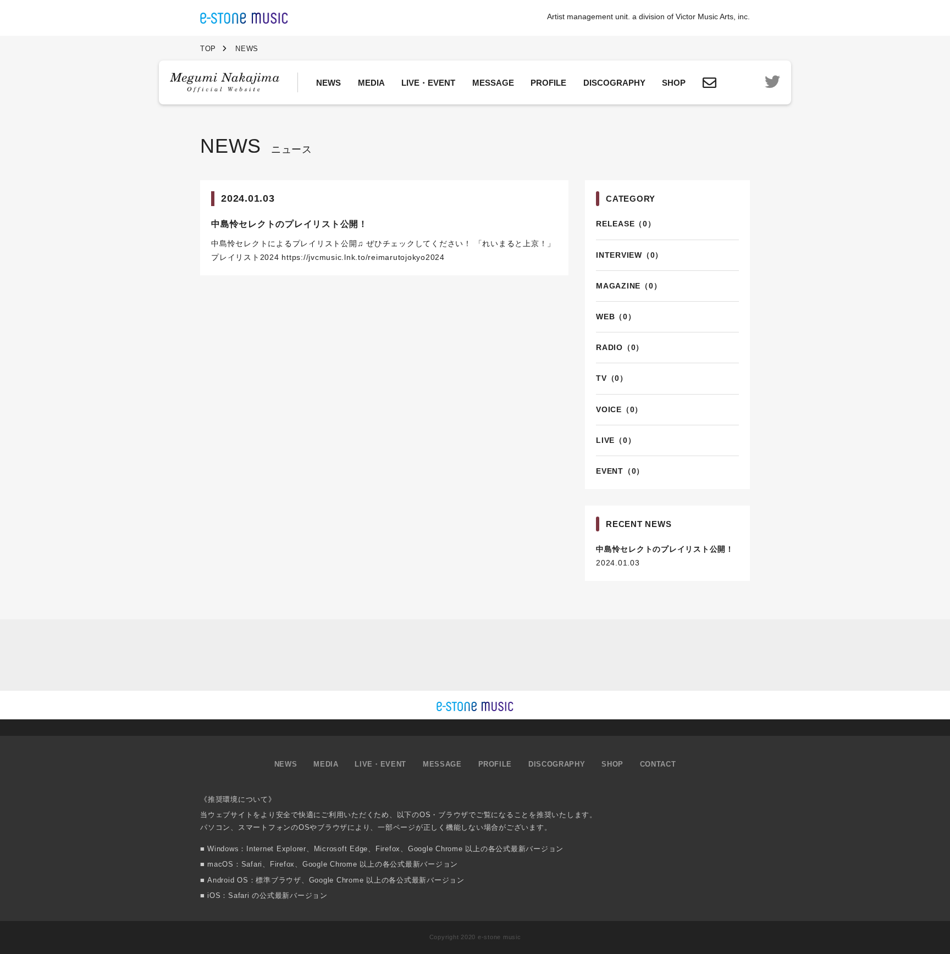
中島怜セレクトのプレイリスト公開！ (665, 549)
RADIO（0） (620, 347)
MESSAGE (493, 82)
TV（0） (612, 378)
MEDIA (371, 82)
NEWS (328, 82)
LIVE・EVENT (428, 82)
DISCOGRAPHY (614, 82)
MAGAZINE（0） (628, 285)
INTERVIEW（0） (629, 255)
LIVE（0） (616, 440)
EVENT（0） (620, 471)
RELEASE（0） (626, 223)
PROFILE (548, 82)
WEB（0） (616, 316)
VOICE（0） (619, 409)
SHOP (674, 82)
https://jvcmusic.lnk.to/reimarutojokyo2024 (363, 257)
